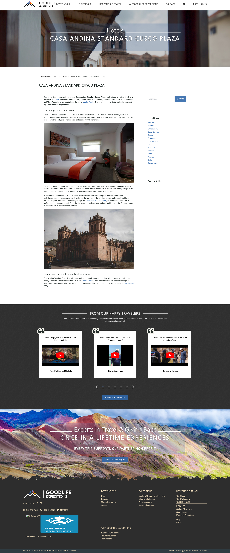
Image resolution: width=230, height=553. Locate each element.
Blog (178, 519)
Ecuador (105, 499)
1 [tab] (103, 387)
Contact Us (32, 510)
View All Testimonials (115, 397)
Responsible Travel (110, 4)
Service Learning (146, 505)
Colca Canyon (153, 132)
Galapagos (152, 138)
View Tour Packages (115, 459)
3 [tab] (115, 387)
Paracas (151, 157)
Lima (149, 144)
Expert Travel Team (110, 533)
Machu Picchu (88, 102)
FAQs (178, 522)
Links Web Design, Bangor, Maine (58, 551)
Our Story (180, 496)
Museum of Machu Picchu (96, 201)
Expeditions (85, 4)
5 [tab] (127, 387)
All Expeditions (145, 502)
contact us (129, 283)
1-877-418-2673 (200, 4)
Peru (103, 496)
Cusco (56, 100)
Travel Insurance (108, 536)
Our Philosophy (183, 499)
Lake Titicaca (153, 141)
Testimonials (106, 539)
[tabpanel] (60, 355)
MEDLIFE (64, 510)
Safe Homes (181, 512)
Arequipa (151, 126)
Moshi (150, 154)
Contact (170, 4)
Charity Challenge (147, 499)
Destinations (63, 4)
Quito (150, 160)
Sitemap (73, 551)
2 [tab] (109, 387)
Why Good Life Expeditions (143, 4)
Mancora (151, 151)
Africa (103, 505)
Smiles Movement (184, 509)
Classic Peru (86, 281)
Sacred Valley (153, 163)
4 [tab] (121, 387)
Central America (108, 502)
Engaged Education (185, 515)
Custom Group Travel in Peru (152, 496)
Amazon (151, 123)
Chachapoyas (153, 129)
